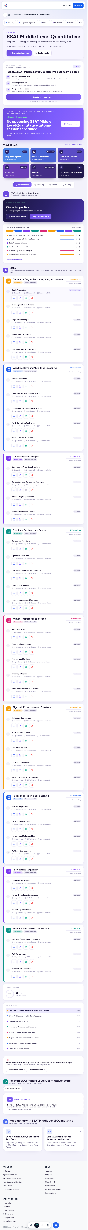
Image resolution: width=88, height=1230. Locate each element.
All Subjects (7, 1171)
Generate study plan (20, 53)
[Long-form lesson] (13, 297)
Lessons (45, 23)
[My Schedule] (47, 1225)
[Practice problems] (31, 297)
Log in (68, 5)
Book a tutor (71, 124)
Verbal (54, 185)
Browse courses (36, 1069)
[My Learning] (36, 1225)
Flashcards (58, 23)
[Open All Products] (56, 1225)
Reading (40, 185)
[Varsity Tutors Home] (5, 5)
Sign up (79, 5)
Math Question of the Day (12, 1182)
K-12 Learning (8, 1214)
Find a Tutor (7, 1203)
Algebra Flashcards (10, 1175)
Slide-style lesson (18, 216)
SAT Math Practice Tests (12, 1178)
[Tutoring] (42, 1225)
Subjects (17, 15)
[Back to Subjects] (5, 14)
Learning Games (51, 1193)
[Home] (9, 14)
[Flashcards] (25, 297)
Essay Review (50, 1185)
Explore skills (43, 53)
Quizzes (71, 23)
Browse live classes (15, 1069)
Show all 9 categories (14, 259)
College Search (8, 1217)
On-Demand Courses (11, 1189)
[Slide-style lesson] (19, 297)
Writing (68, 185)
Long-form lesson (39, 216)
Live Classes (7, 1185)
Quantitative (23, 185)
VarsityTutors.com (10, 1221)
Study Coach (50, 1182)
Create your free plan (42, 97)
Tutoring (11, 23)
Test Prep (6, 1206)
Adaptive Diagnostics (28, 23)
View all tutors (11, 1089)
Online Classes (8, 1210)
